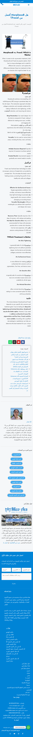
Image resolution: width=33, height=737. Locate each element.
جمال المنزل (9, 661)
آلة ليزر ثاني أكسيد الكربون (13, 647)
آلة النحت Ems (10, 637)
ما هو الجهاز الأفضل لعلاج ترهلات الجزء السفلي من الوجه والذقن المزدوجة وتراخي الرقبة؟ (19, 354)
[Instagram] (18, 734)
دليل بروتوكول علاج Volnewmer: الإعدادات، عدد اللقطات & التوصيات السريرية (19, 371)
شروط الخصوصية (15, 730)
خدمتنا (28, 685)
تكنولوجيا (27, 680)
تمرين (28, 671)
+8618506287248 (14, 703)
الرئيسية (29, 24)
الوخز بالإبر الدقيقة (21, 24)
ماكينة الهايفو (9, 632)
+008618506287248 (15, 713)
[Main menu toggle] (28, 4)
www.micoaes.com (14, 705)
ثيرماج (8, 656)
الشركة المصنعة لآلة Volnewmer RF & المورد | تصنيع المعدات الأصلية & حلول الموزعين (19, 378)
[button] (2, 2)
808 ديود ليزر (9, 635)
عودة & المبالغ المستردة (23, 695)
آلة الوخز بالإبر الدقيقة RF (13, 642)
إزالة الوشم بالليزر (11, 644)
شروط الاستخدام (6, 730)
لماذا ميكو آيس (26, 666)
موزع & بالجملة (26, 683)
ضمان (28, 673)
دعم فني (27, 692)
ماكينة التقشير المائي (11, 639)
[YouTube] (14, 734)
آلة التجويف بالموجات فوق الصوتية (15, 649)
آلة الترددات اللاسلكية (12, 654)
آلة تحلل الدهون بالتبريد (12, 651)
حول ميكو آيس (26, 663)
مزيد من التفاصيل (15, 543)
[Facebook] (23, 734)
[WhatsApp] (10, 734)
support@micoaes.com (11, 710)
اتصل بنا (5, 543)
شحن (28, 675)
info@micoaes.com (13, 708)
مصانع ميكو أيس (25, 668)
